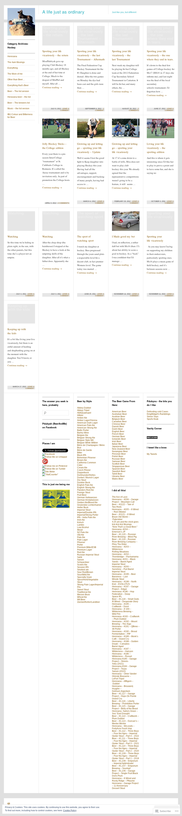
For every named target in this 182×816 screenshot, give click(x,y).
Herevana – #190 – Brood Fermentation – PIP (124, 632)
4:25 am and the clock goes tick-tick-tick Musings (125, 523)
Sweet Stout (83, 589)
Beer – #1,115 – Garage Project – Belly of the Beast (125, 707)
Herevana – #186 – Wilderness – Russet (122, 655)
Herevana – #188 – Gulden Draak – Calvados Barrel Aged (125, 644)
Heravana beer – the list (19, 97)
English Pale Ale (85, 485)
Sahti (79, 557)
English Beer (118, 431)
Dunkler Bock (83, 482)
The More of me (15, 74)
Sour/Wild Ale (83, 574)
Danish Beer (118, 426)
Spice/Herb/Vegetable (87, 579)
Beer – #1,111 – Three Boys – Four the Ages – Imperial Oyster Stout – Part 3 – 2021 (125, 741)
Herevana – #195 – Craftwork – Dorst (121, 605)
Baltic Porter (83, 430)
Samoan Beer (118, 461)
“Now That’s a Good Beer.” (124, 527)
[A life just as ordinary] (21, 35)
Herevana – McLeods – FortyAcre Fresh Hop (123, 727)
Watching (12, 236)
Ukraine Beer (118, 476)
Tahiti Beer (117, 474)
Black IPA (81, 455)
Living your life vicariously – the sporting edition (156, 148)
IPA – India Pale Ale (86, 517)
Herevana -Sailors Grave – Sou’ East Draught (125, 712)
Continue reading (52, 87)
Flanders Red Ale (85, 490)
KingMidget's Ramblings (158, 414)
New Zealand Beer (121, 449)
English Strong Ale (86, 487)
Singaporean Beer (121, 466)
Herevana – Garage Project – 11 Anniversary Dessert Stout (125, 785)
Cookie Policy (69, 810)
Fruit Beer (82, 495)
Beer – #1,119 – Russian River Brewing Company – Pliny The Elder (124, 541)
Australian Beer (119, 414)
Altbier (80, 415)
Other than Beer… (16, 79)
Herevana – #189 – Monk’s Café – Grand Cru (125, 637)
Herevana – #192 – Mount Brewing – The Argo (124, 622)
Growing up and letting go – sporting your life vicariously (125, 148)
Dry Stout (81, 480)
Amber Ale (82, 418)
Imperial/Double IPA (86, 512)
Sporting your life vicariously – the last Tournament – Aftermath (91, 55)
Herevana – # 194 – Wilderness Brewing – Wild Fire (122, 611)
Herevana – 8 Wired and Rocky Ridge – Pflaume (124, 779)
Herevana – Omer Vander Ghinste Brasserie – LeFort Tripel (124, 676)
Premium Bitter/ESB (86, 547)
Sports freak (152, 419)
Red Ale (81, 552)
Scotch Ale (82, 564)
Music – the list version (18, 108)
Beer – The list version (18, 91)
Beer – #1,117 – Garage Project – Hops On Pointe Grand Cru (124, 696)
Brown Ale (82, 460)
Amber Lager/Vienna (87, 420)
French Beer (118, 434)
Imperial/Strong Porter (87, 515)
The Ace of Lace (119, 497)
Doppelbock (83, 472)
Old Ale (80, 535)
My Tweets (152, 454)
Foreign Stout (83, 492)
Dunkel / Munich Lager (88, 477)
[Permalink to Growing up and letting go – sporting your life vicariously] (126, 130)
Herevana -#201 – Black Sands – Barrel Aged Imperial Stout (123, 561)
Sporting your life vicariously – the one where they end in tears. (160, 55)
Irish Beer (116, 441)
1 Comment (99, 109)
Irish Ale (81, 520)
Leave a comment (64, 109)
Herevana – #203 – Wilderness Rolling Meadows (121, 549)
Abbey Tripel (83, 410)
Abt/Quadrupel (84, 413)
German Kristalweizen (87, 500)
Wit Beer (81, 599)
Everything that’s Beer (18, 85)
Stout (79, 582)
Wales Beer (117, 479)
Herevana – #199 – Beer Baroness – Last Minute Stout (124, 576)
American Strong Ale (87, 427)
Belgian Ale (82, 435)
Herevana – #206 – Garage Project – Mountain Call (125, 500)
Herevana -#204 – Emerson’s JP (121, 530)
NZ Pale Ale (83, 532)
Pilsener (81, 542)
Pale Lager (82, 540)
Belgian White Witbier (87, 442)
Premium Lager (84, 550)
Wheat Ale (82, 597)
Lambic (80, 525)
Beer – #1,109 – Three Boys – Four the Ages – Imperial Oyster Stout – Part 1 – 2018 (125, 756)
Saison (80, 559)
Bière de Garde (84, 450)
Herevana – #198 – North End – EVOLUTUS (124, 582)
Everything (12, 68)
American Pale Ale (86, 425)
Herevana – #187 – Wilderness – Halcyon (122, 650)
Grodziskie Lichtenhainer (89, 505)
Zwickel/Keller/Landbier (88, 602)
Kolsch (80, 522)
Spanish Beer (118, 469)
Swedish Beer (118, 471)
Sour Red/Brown (85, 572)
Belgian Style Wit (85, 440)
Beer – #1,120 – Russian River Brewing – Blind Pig (124, 535)
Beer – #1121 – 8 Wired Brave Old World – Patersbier (123, 517)
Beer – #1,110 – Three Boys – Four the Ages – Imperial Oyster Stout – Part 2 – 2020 (125, 748)
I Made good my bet (123, 236)
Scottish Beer (118, 464)
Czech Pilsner (84, 470)
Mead (80, 530)
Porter (80, 545)
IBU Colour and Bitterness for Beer (20, 115)
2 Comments (134, 109)
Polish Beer (117, 456)
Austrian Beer (118, 416)
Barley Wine (83, 432)
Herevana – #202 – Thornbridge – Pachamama (125, 555)
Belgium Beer (118, 419)
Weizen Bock (83, 594)
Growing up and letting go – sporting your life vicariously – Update (90, 148)
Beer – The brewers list (18, 103)
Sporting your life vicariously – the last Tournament (121, 55)
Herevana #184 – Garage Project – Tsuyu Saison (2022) (124, 668)
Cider (79, 465)
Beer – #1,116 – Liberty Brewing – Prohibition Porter (125, 702)
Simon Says (152, 416)
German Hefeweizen (87, 497)
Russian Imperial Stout (88, 554)
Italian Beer (117, 444)
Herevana (12, 56)
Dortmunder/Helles (86, 475)
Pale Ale (81, 537)
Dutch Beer (117, 429)
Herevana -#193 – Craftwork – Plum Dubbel (125, 617)
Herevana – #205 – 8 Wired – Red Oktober (125, 510)
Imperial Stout (83, 510)
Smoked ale (83, 569)
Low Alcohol (83, 527)
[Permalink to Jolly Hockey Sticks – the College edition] (56, 130)
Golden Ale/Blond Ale (87, 502)
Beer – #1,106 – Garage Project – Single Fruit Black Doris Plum (125, 773)
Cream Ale (82, 467)
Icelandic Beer (119, 439)
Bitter (79, 452)
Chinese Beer (118, 424)
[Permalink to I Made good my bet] (126, 222)
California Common (86, 462)
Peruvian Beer (119, 454)
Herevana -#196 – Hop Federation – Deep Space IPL (123, 594)
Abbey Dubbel (84, 408)
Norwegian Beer (120, 451)
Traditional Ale (84, 592)
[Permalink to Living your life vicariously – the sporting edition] (160, 130)
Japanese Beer (119, 446)
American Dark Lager (87, 423)
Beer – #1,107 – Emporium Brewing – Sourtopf (125, 767)
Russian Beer (118, 459)
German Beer (118, 436)
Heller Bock (82, 507)
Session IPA (83, 567)
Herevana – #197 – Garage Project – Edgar (125, 587)
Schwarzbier (83, 562)
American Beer (119, 411)
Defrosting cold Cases (157, 411)
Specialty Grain (84, 577)
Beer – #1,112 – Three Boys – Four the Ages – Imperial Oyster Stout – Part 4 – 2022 (125, 733)
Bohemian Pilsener (86, 457)
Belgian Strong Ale (86, 437)
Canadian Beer (119, 421)
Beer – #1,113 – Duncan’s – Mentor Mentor (125, 722)
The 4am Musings (16, 62)
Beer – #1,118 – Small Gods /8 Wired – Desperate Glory (125, 600)
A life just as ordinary (63, 11)
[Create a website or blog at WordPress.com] (8, 804)
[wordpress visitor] (152, 438)
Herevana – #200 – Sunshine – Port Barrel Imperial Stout (123, 569)
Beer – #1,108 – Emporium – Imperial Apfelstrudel (125, 762)
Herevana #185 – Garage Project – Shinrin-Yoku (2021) (124, 661)
